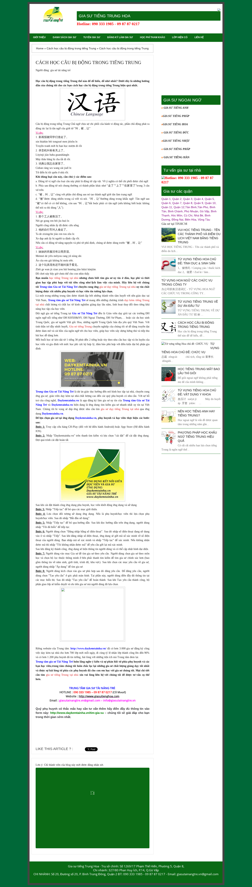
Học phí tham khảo (152, 37)
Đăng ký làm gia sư (120, 37)
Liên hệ (199, 37)
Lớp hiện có (179, 37)
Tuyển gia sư (91, 37)
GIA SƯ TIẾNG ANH (175, 107)
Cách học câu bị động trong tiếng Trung (88, 62)
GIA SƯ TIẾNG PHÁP (176, 116)
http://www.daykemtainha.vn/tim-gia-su (77, 712)
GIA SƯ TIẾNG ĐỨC (176, 132)
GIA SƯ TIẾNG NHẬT (176, 140)
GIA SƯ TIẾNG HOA (175, 124)
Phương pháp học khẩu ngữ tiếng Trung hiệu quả (197, 436)
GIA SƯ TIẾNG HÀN (176, 157)
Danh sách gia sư (64, 37)
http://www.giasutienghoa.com (99, 696)
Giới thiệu (39, 37)
